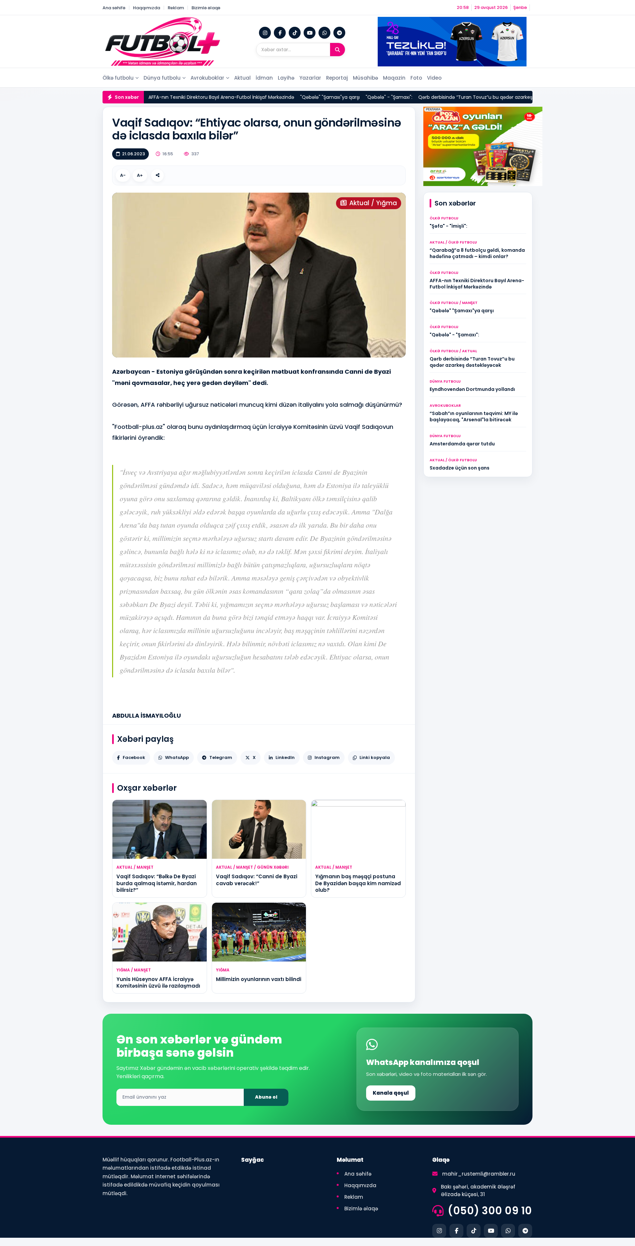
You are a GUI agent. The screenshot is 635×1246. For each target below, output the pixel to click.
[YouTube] (310, 33)
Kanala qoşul (391, 1092)
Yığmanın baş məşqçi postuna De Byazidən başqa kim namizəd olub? (358, 883)
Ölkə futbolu (118, 77)
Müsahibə (365, 77)
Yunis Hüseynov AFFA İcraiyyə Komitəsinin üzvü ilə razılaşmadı (158, 982)
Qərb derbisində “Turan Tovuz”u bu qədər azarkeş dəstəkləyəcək (453, 97)
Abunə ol (266, 1097)
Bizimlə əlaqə (205, 8)
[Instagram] (265, 33)
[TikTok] (295, 33)
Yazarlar (310, 77)
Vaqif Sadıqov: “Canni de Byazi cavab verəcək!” (256, 880)
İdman (264, 77)
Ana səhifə (114, 8)
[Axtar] (337, 49)
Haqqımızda (146, 8)
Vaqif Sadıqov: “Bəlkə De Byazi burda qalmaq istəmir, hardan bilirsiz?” (156, 883)
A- (123, 175)
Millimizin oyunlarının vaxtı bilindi (258, 979)
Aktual (242, 77)
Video (434, 77)
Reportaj (337, 77)
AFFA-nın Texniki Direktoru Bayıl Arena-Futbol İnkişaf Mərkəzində (182, 97)
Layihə (286, 77)
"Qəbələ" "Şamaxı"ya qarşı (291, 97)
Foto (416, 77)
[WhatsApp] (324, 33)
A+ (140, 175)
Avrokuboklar (207, 77)
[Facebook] (280, 33)
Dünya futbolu (162, 77)
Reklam (176, 8)
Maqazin (394, 77)
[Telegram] (339, 33)
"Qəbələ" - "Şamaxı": (350, 97)
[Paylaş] (157, 175)
